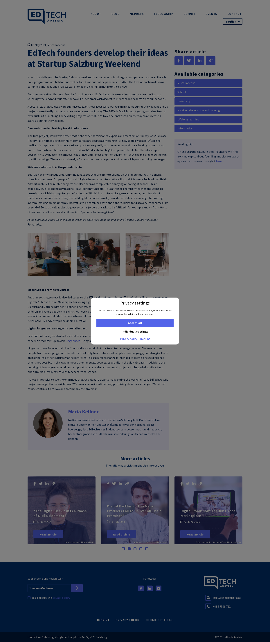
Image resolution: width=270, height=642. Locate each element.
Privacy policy (128, 338)
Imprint (145, 338)
